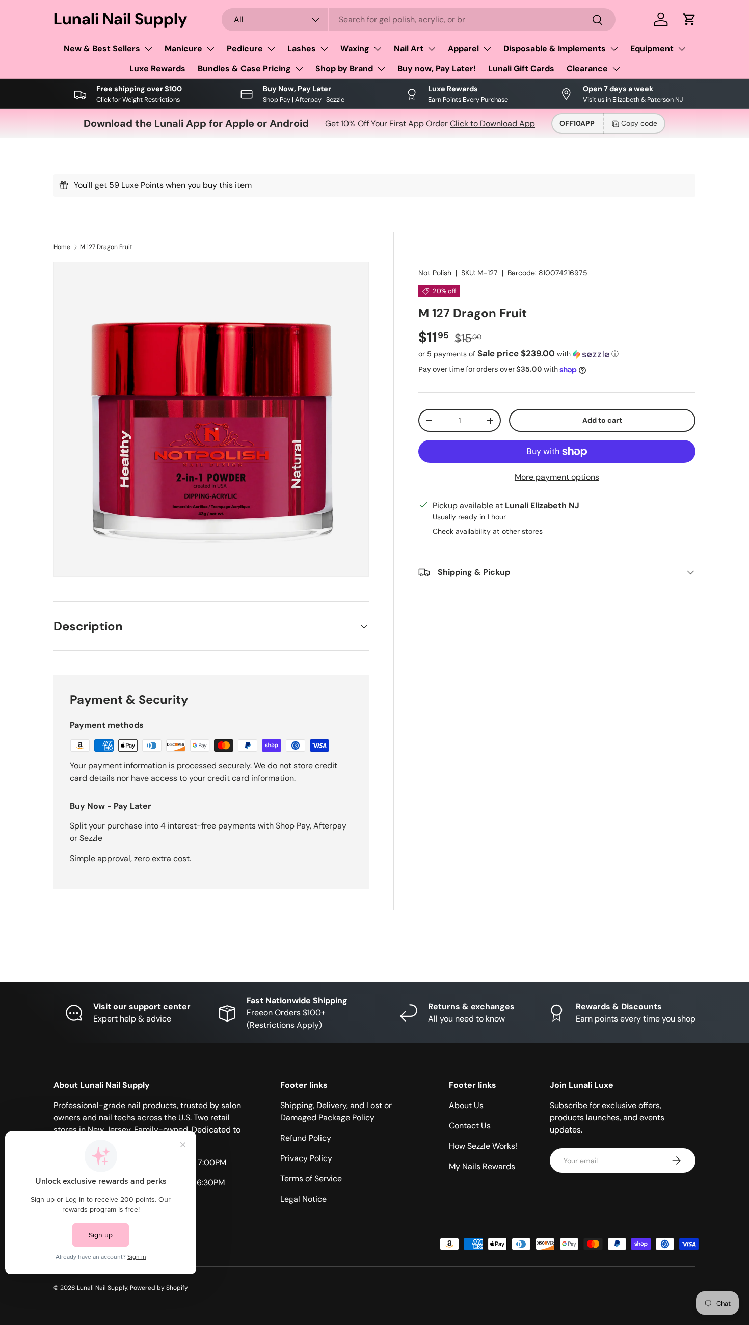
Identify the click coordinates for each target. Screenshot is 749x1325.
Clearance (587, 68)
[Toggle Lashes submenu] (324, 49)
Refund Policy (305, 1138)
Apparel (463, 48)
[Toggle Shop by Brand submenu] (381, 69)
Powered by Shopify (159, 1288)
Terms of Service (311, 1178)
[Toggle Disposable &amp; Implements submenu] (614, 49)
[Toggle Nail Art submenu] (431, 49)
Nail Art (408, 48)
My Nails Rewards (482, 1166)
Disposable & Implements (554, 48)
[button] (689, 19)
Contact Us (470, 1125)
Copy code (639, 123)
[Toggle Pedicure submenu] (271, 49)
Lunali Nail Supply (102, 1288)
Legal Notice (303, 1199)
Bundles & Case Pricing (244, 68)
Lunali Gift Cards (521, 68)
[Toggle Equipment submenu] (682, 49)
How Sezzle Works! (483, 1146)
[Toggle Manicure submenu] (210, 49)
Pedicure (245, 48)
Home (62, 247)
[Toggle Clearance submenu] (616, 69)
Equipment (652, 48)
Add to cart (602, 420)
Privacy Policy (306, 1158)
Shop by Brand (344, 68)
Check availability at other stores (488, 531)
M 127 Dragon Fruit (106, 247)
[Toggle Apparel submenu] (487, 49)
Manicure (183, 48)
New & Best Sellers (102, 48)
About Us (466, 1105)
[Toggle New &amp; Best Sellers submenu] (148, 49)
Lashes (301, 48)
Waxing (354, 48)
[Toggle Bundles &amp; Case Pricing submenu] (299, 69)
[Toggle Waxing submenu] (377, 49)
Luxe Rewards (157, 68)
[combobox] (419, 19)
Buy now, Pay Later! (436, 68)
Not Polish (434, 273)
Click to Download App (492, 123)
